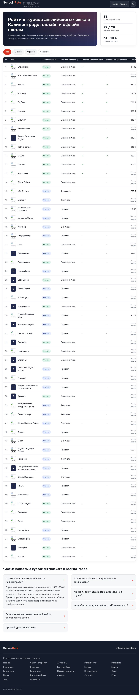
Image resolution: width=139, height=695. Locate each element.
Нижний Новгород (66, 671)
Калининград (118, 4)
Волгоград (8, 667)
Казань (87, 667)
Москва (6, 663)
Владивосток (90, 663)
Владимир (116, 663)
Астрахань (62, 663)
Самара (60, 675)
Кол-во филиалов (68, 60)
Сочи (113, 675)
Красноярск (35, 671)
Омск (113, 671)
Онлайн (18, 52)
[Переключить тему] (133, 4)
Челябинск (35, 679)
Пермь (6, 675)
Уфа (5, 679)
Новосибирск (90, 671)
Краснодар (8, 671)
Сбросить (45, 52)
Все (7, 52)
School (21, 4)
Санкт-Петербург (38, 663)
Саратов (88, 675)
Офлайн (31, 52)
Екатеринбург (63, 667)
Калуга (114, 667)
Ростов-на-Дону (38, 675)
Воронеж (34, 667)
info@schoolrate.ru (126, 648)
